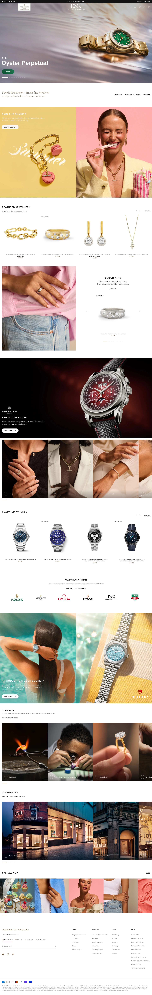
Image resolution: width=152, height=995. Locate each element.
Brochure (115, 942)
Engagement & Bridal (133, 95)
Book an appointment (9, 1)
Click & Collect (136, 949)
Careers (114, 953)
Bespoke (95, 938)
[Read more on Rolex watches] (10, 7)
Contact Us (135, 935)
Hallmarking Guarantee (139, 957)
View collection (10, 127)
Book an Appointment (99, 935)
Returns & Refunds (137, 942)
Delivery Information (138, 946)
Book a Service (80, 588)
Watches (147, 95)
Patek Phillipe (76, 949)
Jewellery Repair (97, 949)
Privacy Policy (136, 964)
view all (147, 211)
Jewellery (118, 95)
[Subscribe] (53, 946)
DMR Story (115, 935)
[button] (148, 7)
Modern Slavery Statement (140, 961)
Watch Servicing (97, 942)
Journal (114, 938)
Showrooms (116, 949)
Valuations (95, 946)
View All (69, 588)
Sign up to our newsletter (76, 1)
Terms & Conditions (138, 968)
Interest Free (135, 953)
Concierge (115, 946)
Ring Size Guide (97, 953)
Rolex (74, 946)
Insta (148, 873)
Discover (8, 71)
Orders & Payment (137, 938)
